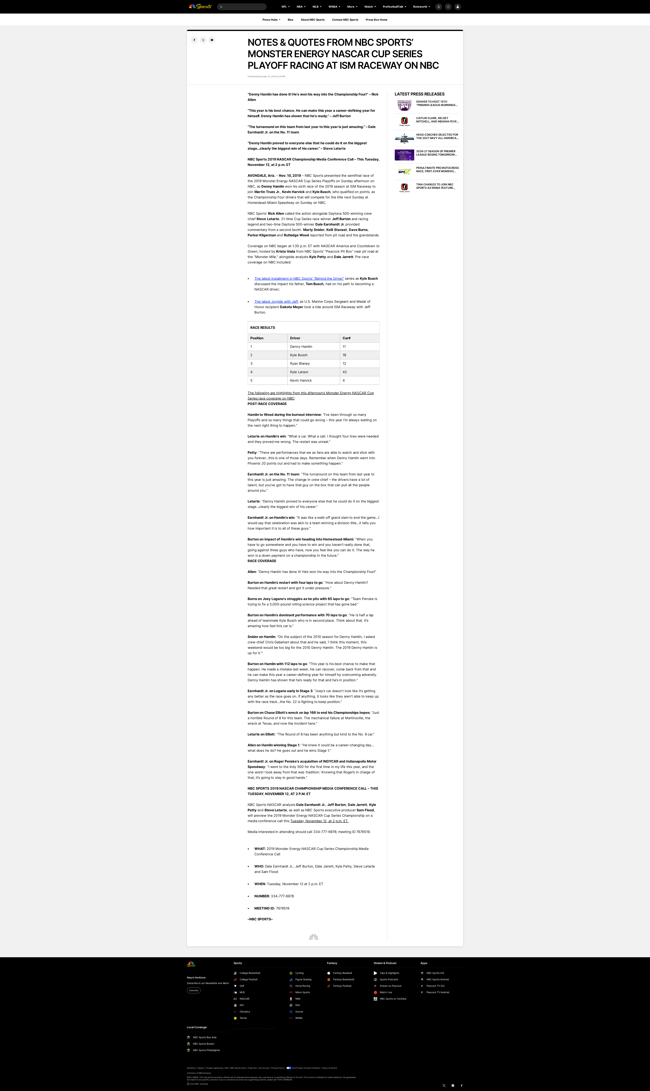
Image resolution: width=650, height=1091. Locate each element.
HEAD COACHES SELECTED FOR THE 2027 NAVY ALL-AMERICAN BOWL (437, 136)
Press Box (252, 1068)
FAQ (226, 1068)
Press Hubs (270, 19)
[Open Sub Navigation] (289, 6)
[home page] (200, 7)
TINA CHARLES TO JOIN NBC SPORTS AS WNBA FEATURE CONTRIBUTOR (434, 186)
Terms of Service (329, 1068)
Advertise (191, 1068)
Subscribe (193, 990)
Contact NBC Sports (345, 19)
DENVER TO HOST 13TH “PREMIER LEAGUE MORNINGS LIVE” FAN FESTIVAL (435, 103)
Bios (291, 19)
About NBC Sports (313, 19)
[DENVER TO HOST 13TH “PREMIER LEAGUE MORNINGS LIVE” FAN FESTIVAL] (404, 105)
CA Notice (315, 1068)
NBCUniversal (205, 1073)
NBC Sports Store (238, 1068)
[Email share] (212, 40)
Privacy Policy (277, 1068)
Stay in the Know (196, 977)
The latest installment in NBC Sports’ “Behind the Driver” (299, 278)
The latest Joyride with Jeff (276, 302)
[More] (438, 6)
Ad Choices (264, 1068)
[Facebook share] (194, 40)
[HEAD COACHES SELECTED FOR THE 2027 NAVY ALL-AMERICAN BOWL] (404, 138)
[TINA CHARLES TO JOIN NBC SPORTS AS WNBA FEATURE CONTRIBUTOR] (404, 188)
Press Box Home (376, 19)
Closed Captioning (214, 1068)
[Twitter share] (203, 40)
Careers (200, 1068)
